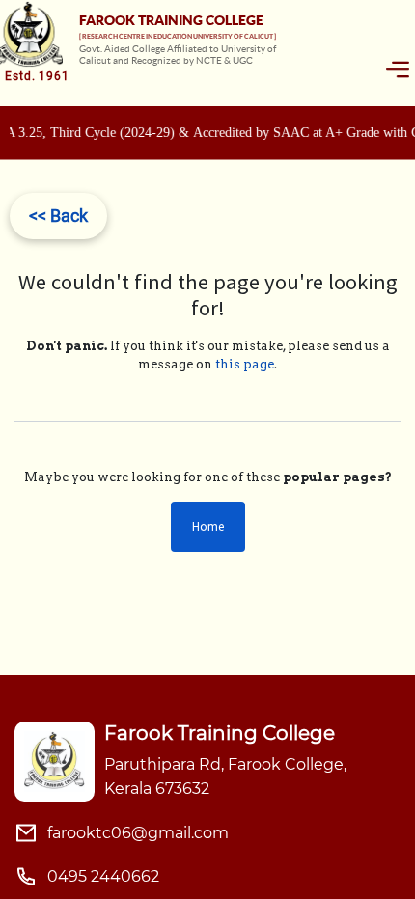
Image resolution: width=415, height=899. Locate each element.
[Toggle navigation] (397, 69)
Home (208, 526)
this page (244, 364)
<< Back (58, 215)
